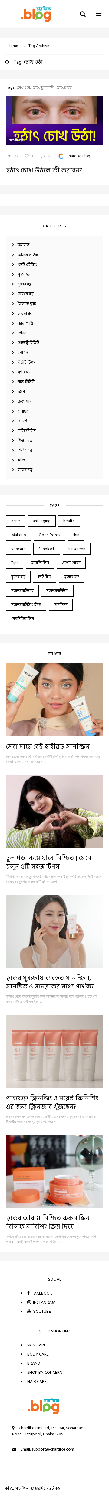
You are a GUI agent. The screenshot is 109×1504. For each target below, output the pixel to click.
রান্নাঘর (23, 411)
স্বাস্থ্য (21, 460)
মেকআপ (25, 401)
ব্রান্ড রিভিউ (26, 381)
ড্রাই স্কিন (44, 576)
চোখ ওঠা (23, 87)
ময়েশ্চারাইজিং (57, 590)
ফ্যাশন (23, 352)
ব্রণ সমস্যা (25, 372)
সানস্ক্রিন (61, 604)
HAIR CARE (37, 1381)
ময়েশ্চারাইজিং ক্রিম (26, 604)
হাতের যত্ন (25, 469)
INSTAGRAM (43, 1302)
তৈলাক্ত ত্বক (27, 303)
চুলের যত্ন (25, 284)
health (69, 520)
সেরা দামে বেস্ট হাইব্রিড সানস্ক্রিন (48, 746)
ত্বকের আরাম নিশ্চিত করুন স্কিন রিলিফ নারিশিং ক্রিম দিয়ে (48, 1222)
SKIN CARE (36, 1345)
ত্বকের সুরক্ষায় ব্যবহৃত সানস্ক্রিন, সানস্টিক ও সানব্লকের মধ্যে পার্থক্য (50, 982)
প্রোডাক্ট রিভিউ (28, 342)
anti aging (42, 520)
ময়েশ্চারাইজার (22, 590)
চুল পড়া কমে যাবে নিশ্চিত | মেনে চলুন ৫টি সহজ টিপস (48, 862)
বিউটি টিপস (27, 362)
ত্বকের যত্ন (25, 313)
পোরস (22, 332)
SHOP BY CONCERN (44, 1372)
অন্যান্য (23, 244)
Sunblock (46, 548)
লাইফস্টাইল (27, 430)
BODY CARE (38, 1354)
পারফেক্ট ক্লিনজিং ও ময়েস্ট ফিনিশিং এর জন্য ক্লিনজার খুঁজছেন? (52, 1102)
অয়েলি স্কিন (40, 562)
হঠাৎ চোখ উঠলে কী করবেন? (44, 170)
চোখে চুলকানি (43, 87)
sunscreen (76, 548)
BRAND (33, 1363)
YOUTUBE (41, 1311)
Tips (14, 562)
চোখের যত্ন (26, 293)
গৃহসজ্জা (24, 274)
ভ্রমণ (21, 391)
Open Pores (49, 534)
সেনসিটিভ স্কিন (22, 618)
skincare (18, 548)
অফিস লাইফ (28, 254)
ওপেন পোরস (71, 562)
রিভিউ (22, 420)
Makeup (18, 534)
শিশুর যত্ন (25, 440)
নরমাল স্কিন (27, 323)
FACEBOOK (41, 1293)
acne (15, 520)
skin (76, 534)
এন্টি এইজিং (27, 264)
